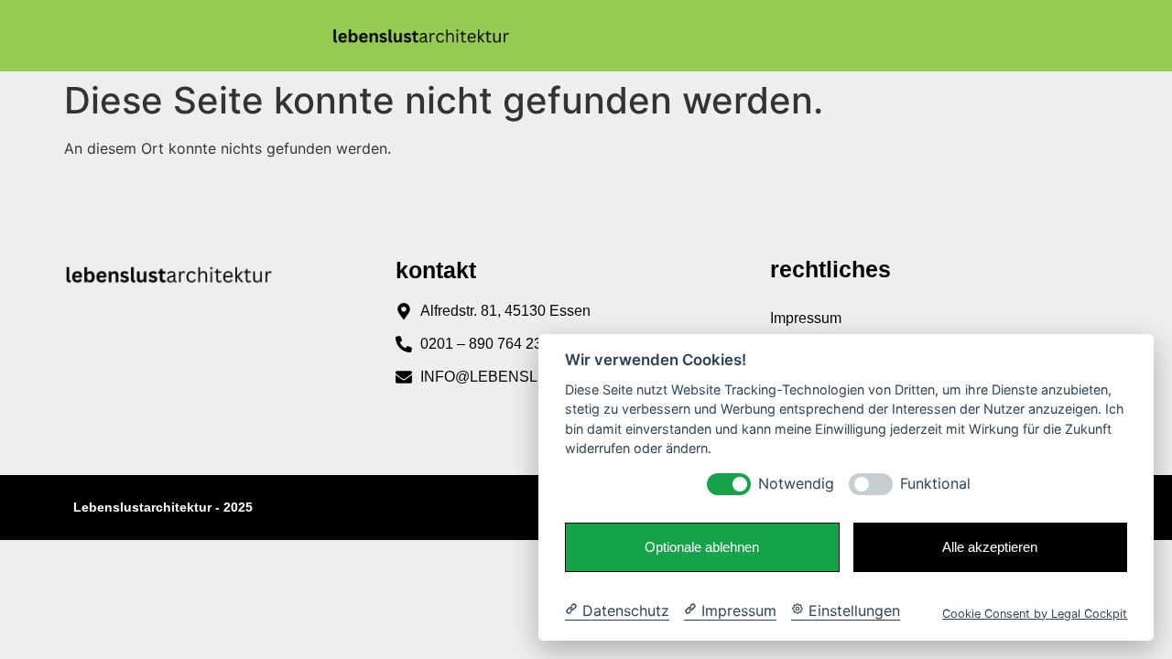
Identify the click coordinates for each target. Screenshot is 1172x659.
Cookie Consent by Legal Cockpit (1034, 613)
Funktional (935, 483)
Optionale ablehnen (702, 547)
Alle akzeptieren (989, 547)
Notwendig (796, 483)
